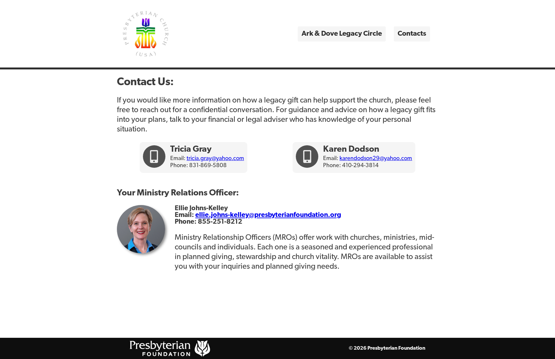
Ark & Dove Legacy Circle (342, 34)
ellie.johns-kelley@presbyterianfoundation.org (268, 215)
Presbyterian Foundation (396, 348)
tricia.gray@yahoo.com (215, 159)
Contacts (412, 34)
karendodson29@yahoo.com (375, 159)
